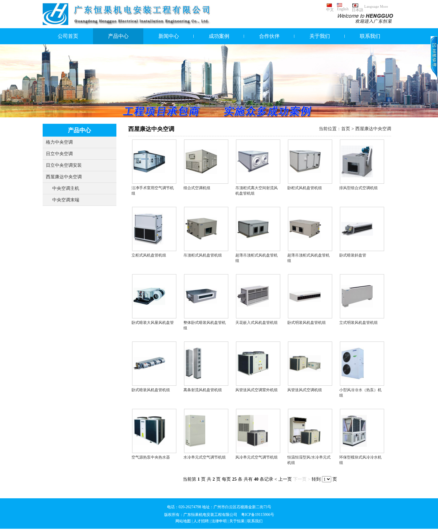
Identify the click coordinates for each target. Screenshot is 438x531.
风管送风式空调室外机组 (256, 390)
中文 (330, 9)
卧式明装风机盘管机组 (306, 322)
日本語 (357, 10)
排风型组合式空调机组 (358, 188)
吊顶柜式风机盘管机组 (202, 255)
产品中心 (118, 36)
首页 (345, 128)
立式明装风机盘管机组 (358, 322)
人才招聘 (201, 521)
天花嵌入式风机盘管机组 (256, 322)
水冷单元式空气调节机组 (204, 457)
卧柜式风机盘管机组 (304, 188)
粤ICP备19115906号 (257, 514)
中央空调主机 (65, 188)
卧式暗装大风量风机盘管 (152, 322)
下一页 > (301, 479)
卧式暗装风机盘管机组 (150, 390)
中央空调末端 (65, 200)
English (343, 9)
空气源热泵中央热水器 (150, 457)
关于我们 (319, 36)
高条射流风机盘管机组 (202, 390)
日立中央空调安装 (64, 165)
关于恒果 (237, 521)
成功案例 (219, 36)
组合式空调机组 (196, 188)
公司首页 (68, 36)
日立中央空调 (59, 153)
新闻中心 (168, 36)
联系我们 (370, 36)
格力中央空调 (59, 142)
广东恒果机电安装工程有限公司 (210, 514)
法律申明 (219, 521)
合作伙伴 (269, 36)
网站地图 (183, 521)
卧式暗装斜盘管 (352, 255)
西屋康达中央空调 (64, 176)
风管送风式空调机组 (304, 390)
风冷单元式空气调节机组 (256, 457)
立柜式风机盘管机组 (148, 255)
